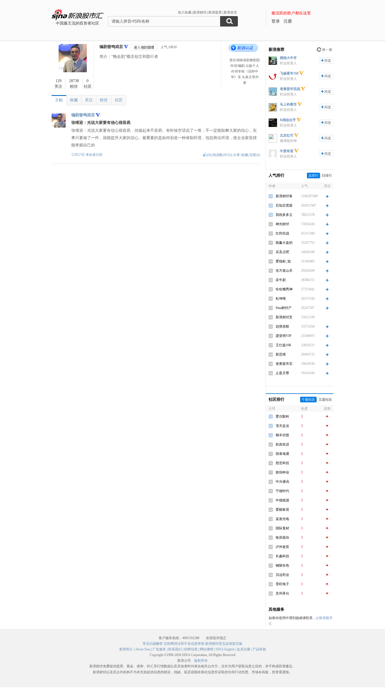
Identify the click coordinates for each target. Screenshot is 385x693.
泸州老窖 (282, 547)
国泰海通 (282, 454)
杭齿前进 (282, 444)
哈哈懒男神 (284, 289)
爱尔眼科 (282, 416)
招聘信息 (191, 649)
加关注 (326, 60)
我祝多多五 (284, 215)
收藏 (74, 100)
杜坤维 (281, 299)
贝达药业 (282, 575)
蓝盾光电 (282, 519)
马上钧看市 (288, 104)
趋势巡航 (282, 326)
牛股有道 (286, 151)
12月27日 (78, 155)
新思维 (281, 354)
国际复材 (282, 528)
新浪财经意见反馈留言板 (223, 644)
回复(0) (254, 155)
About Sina (142, 649)
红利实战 (282, 233)
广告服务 (159, 649)
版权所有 (201, 661)
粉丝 (104, 100)
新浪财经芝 (284, 317)
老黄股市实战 (290, 89)
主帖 (59, 100)
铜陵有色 (282, 565)
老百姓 (97, 155)
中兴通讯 (282, 482)
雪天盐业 (282, 426)
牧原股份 (282, 538)
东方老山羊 (284, 271)
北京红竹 (286, 135)
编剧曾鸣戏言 (111, 47)
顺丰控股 (282, 435)
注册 (288, 21)
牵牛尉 (281, 280)
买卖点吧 (282, 252)
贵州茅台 (282, 593)
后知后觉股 (284, 205)
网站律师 (206, 649)
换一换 (327, 50)
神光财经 (282, 224)
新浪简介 (126, 649)
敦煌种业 (282, 472)
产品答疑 (259, 649)
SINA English (225, 649)
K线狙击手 (288, 120)
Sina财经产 (284, 308)
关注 (89, 100)
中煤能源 (282, 500)
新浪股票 (215, 12)
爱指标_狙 (283, 261)
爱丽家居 (282, 510)
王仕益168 (283, 345)
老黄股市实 (284, 364)
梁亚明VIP (283, 336)
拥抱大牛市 (288, 58)
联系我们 (175, 649)
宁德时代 (282, 491)
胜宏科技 (282, 463)
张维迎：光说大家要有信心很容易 (100, 122)
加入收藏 (184, 12)
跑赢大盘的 (284, 243)
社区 (119, 100)
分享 (236, 155)
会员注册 (243, 649)
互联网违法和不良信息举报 (184, 644)
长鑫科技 (282, 556)
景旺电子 (282, 584)
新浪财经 (200, 12)
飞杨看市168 (289, 73)
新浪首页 (230, 12)
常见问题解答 (153, 644)
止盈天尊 (282, 373)
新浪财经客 (284, 196)
